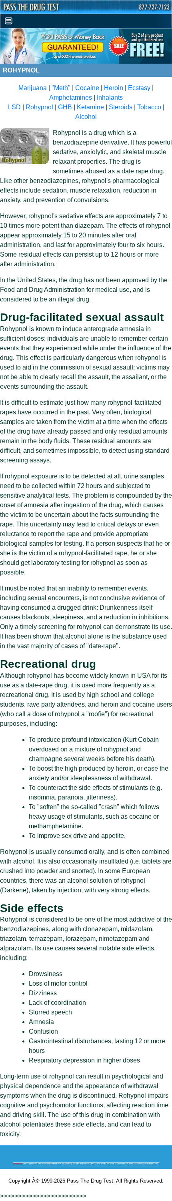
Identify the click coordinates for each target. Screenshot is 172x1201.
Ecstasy (139, 87)
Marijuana (32, 87)
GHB (65, 107)
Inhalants (110, 97)
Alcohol (86, 116)
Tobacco (149, 107)
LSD (14, 107)
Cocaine (87, 87)
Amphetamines (70, 97)
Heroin (113, 87)
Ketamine (90, 107)
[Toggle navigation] (8, 21)
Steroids (120, 107)
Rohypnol (39, 107)
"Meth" (61, 87)
